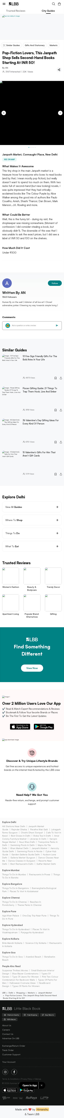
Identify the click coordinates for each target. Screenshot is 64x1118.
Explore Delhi (9, 822)
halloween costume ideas (23, 983)
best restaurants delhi (21, 864)
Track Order (8, 1050)
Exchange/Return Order (13, 1046)
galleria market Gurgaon (22, 857)
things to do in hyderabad (15, 929)
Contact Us (7, 1034)
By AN (5, 67)
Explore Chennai (11, 897)
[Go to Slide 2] (31, 147)
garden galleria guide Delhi (25, 854)
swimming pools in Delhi (22, 845)
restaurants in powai (39, 874)
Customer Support (11, 1054)
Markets (31, 993)
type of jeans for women (25, 976)
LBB (4, 993)
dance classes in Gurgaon (21, 860)
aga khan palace (10, 915)
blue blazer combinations (25, 973)
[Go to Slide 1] (28, 147)
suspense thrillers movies (15, 970)
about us (6, 1025)
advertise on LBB (10, 1038)
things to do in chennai (14, 902)
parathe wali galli (39, 829)
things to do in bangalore (15, 888)
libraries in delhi (38, 839)
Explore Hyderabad (12, 925)
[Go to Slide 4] (35, 147)
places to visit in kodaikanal (24, 891)
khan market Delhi (19, 848)
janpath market (39, 848)
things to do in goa (12, 956)
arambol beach (33, 956)
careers (6, 1029)
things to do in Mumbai (14, 874)
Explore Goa (8, 952)
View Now (32, 668)
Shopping (20, 993)
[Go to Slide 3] (33, 147)
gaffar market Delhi (46, 864)
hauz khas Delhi (27, 842)
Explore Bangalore (12, 884)
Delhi (11, 993)
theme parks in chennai (30, 905)
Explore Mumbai (10, 870)
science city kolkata (35, 943)
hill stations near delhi (13, 826)
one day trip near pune (34, 915)
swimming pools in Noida (29, 851)
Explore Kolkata (10, 938)
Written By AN (14, 292)
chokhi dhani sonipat (32, 832)
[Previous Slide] (3, 113)
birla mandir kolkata (12, 943)
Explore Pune (9, 911)
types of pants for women (26, 986)
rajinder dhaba (19, 829)
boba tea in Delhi (42, 835)
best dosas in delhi (20, 835)
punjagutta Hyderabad (32, 932)
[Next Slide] (60, 113)
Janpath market (45, 993)
